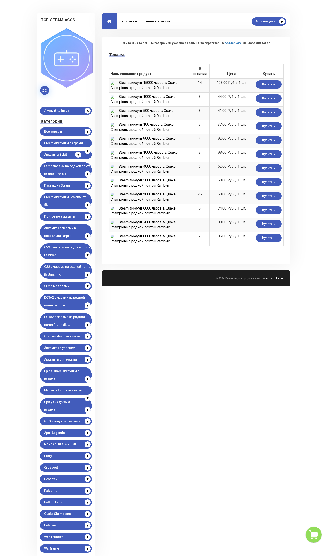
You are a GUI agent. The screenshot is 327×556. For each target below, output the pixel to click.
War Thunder (53, 537)
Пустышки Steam (57, 185)
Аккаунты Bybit (55, 154)
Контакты (129, 21)
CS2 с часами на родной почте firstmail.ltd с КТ (67, 170)
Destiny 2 (50, 479)
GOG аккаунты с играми (62, 421)
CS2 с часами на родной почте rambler (67, 251)
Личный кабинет (56, 110)
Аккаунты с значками (60, 359)
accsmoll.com (275, 278)
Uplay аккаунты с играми (57, 405)
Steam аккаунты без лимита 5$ (65, 201)
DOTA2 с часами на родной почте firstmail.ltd (64, 320)
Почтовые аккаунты (59, 216)
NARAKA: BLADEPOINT (60, 444)
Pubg (48, 456)
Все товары (53, 131)
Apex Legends (54, 433)
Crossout (51, 467)
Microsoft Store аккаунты (63, 390)
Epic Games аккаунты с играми (61, 375)
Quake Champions (57, 514)
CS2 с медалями (56, 286)
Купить (267, 84)
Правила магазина (155, 21)
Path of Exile (53, 502)
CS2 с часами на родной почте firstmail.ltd (67, 270)
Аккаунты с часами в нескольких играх (60, 232)
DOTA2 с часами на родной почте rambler (64, 301)
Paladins (50, 490)
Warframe (51, 548)
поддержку (232, 43)
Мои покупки (266, 21)
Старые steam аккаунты (62, 336)
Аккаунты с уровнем (59, 348)
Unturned (51, 525)
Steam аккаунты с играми (63, 143)
